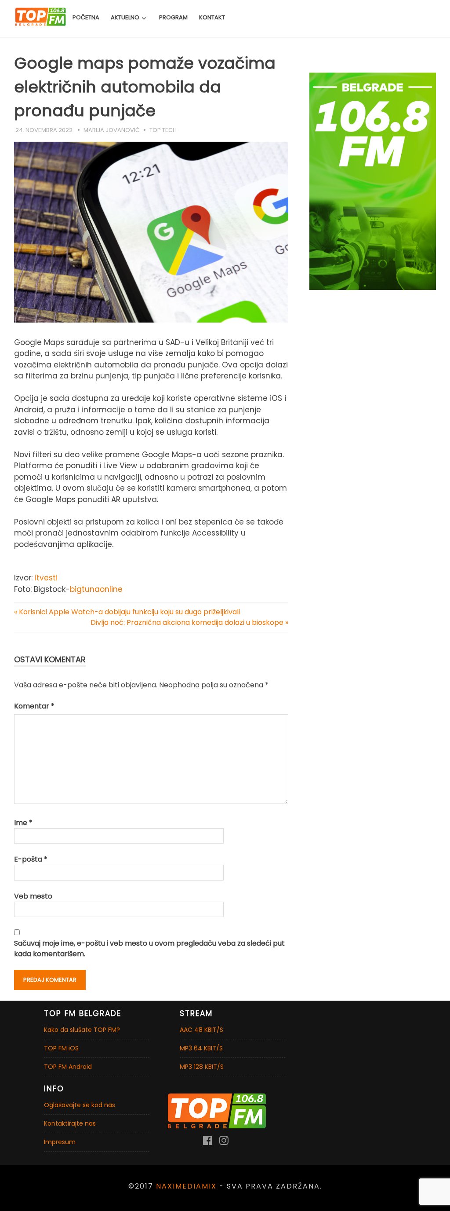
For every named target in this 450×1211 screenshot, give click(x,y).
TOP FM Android (68, 1066)
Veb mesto (33, 896)
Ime (23, 823)
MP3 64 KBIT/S (201, 1048)
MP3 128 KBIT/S (202, 1066)
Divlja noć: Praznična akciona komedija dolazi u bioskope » (189, 622)
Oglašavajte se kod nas (79, 1105)
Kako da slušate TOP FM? (82, 1029)
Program (173, 17)
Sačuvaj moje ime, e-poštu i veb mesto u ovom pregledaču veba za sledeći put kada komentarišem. (149, 948)
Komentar (34, 706)
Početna (86, 17)
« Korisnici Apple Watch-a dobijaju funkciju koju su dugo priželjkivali (127, 612)
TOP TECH (163, 130)
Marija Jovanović (111, 130)
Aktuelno (125, 17)
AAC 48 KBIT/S (201, 1029)
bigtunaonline (96, 589)
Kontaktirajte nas (70, 1123)
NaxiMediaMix (186, 1186)
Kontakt (212, 17)
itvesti (46, 577)
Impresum (60, 1142)
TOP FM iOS (61, 1048)
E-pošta (30, 859)
